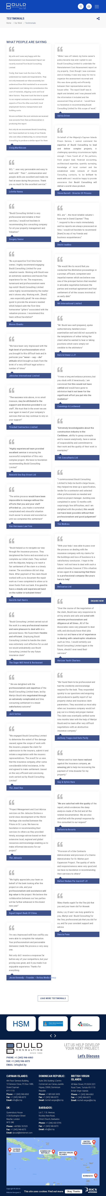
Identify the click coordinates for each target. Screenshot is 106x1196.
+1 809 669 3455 (53, 1094)
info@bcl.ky (20, 1064)
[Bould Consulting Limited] (16, 6)
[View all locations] (53, 1185)
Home (8, 23)
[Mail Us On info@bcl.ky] (89, 6)
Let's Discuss (89, 1056)
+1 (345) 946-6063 (24, 1057)
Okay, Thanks (73, 1191)
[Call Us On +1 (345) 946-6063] (81, 6)
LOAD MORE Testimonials (53, 998)
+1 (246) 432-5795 (53, 1123)
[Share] (98, 19)
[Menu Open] (97, 6)
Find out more (55, 1191)
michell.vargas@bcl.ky (54, 1100)
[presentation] (51, 1036)
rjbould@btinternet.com (22, 1132)
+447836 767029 (20, 1126)
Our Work (18, 23)
